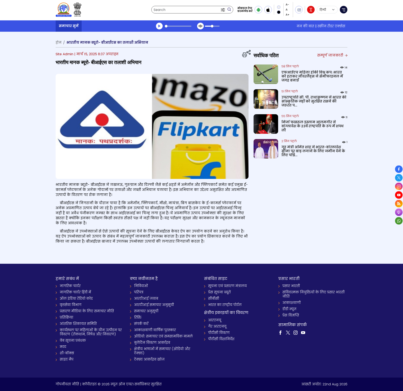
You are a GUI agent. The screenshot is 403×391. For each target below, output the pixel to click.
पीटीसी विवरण (219, 332)
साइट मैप (66, 359)
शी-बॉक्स (67, 353)
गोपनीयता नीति (67, 384)
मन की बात (305, 26)
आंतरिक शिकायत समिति (78, 323)
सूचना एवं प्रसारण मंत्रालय (227, 285)
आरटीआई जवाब (146, 298)
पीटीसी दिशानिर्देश (221, 339)
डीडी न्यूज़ (289, 309)
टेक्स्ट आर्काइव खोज (149, 359)
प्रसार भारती (291, 285)
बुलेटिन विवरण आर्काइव (152, 342)
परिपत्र (138, 292)
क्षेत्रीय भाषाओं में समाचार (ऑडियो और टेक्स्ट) (162, 351)
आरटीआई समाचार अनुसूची (154, 304)
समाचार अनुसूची (146, 311)
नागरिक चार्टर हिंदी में (75, 292)
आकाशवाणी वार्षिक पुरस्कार (155, 330)
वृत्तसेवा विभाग (70, 304)
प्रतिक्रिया (66, 317)
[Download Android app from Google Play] (258, 9)
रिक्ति (137, 317)
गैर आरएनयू (217, 326)
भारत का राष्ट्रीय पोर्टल (225, 304)
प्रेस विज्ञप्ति (291, 315)
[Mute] (200, 26)
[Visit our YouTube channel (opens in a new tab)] (303, 332)
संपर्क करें (141, 323)
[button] (223, 9)
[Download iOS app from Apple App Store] (268, 9)
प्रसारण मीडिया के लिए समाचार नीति (87, 311)
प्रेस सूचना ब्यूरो (219, 292)
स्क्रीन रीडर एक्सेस (331, 26)
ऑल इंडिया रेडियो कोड (76, 298)
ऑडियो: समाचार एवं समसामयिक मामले (163, 336)
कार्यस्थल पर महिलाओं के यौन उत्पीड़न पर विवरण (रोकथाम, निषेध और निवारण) (91, 332)
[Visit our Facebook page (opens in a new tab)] (280, 332)
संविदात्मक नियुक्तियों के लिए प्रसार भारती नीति (314, 294)
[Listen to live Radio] (311, 9)
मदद (63, 346)
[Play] (159, 26)
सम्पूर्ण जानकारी (330, 55)
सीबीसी (213, 298)
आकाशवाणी (292, 302)
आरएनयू (214, 320)
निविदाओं (141, 285)
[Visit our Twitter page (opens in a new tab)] (288, 332)
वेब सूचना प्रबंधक (73, 340)
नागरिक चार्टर (70, 285)
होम (58, 42)
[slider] (178, 26)
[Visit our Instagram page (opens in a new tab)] (295, 332)
